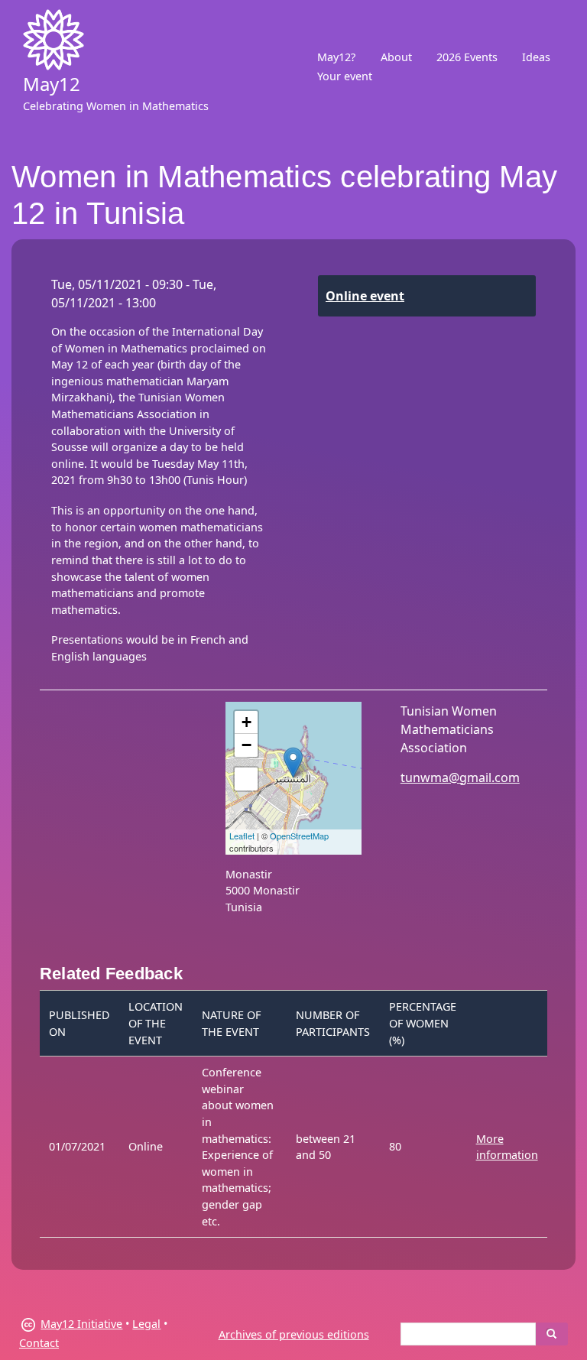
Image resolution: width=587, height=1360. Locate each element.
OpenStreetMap (299, 835)
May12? (336, 57)
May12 (51, 83)
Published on (79, 1023)
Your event (344, 76)
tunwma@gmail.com (460, 777)
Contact (39, 1343)
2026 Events (467, 57)
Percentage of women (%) (422, 1023)
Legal (146, 1323)
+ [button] (246, 722)
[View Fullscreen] (246, 779)
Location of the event (155, 1023)
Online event (365, 295)
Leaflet (242, 835)
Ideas (536, 57)
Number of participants (333, 1023)
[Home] (53, 39)
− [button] (246, 745)
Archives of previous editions (294, 1334)
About (396, 57)
